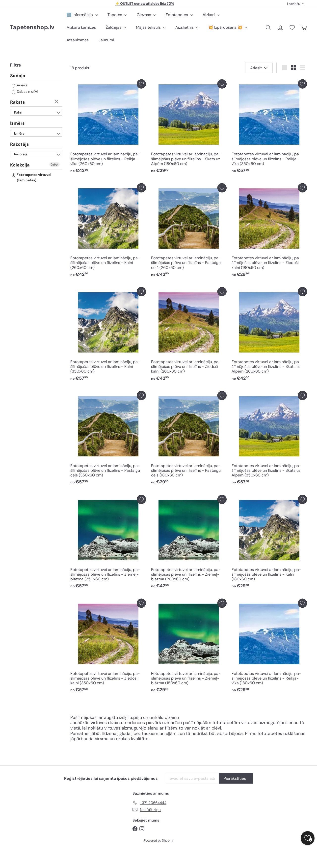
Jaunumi (106, 40)
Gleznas (144, 14)
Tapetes (115, 14)
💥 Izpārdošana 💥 (225, 27)
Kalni (18, 112)
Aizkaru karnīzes (81, 27)
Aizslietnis (185, 27)
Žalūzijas (114, 27)
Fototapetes (177, 14)
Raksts (17, 102)
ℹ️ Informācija (80, 14)
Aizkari (209, 14)
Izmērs (17, 123)
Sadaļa (17, 75)
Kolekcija (20, 165)
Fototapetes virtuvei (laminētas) (33, 177)
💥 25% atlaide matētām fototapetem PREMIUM (145, 3)
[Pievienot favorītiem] (141, 84)
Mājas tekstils (149, 27)
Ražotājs (19, 144)
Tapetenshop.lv (32, 27)
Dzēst (57, 101)
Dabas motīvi (27, 91)
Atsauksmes (78, 40)
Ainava (21, 85)
